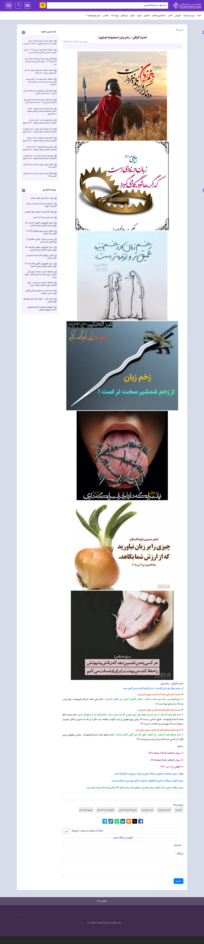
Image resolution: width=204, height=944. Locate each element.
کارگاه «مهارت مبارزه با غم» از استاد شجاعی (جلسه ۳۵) (40, 174)
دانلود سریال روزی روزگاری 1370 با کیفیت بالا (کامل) (41, 232)
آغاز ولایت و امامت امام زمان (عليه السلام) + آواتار (41, 205)
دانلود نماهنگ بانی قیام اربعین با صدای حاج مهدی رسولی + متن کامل (40, 71)
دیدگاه (180, 854)
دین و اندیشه (189, 15)
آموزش (178, 15)
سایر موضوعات (94, 15)
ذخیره (178, 881)
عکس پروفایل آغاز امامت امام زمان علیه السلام (41, 257)
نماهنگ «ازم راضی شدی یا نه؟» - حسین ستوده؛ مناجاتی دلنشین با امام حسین (40, 51)
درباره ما (18, 5)
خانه (199, 15)
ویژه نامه (115, 15)
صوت (139, 15)
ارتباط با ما (27, 5)
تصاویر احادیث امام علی (128, 809)
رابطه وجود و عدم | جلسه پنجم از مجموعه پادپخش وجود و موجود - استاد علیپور (40, 121)
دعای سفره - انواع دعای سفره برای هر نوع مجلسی (40, 300)
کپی (66, 831)
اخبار (170, 15)
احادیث (180, 30)
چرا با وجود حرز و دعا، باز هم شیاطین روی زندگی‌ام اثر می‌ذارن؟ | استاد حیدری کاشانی (40, 101)
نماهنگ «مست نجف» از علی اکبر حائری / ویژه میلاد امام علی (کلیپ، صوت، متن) (40, 274)
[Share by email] (128, 821)
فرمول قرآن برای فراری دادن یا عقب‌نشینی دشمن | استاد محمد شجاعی (40, 92)
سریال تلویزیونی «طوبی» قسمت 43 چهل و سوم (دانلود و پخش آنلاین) (41, 248)
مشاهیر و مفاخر (159, 15)
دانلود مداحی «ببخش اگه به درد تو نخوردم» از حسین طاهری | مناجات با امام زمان (40, 42)
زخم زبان (178, 809)
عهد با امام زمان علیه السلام (42, 198)
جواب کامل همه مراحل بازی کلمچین (39, 211)
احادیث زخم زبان (164, 809)
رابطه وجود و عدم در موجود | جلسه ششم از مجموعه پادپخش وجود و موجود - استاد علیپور (41, 111)
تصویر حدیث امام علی (84, 809)
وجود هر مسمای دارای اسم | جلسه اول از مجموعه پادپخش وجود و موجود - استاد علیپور (40, 157)
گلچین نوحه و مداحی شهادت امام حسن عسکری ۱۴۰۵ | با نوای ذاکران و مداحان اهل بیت (40, 61)
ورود (9, 5)
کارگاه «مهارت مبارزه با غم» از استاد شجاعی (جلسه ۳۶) (40, 166)
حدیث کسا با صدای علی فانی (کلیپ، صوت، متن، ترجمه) (41, 292)
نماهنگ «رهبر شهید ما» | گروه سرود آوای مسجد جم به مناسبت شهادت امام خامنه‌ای (41, 82)
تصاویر (147, 15)
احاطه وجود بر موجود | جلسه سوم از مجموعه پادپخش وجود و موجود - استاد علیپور (40, 139)
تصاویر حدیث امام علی (105, 809)
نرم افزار (124, 15)
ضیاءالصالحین (102, 922)
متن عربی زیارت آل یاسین (43, 217)
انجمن (106, 15)
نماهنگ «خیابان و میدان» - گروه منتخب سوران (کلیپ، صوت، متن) (42, 284)
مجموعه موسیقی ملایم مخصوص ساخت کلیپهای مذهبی (42, 308)
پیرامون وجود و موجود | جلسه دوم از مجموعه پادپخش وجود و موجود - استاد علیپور (40, 148)
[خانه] (187, 5)
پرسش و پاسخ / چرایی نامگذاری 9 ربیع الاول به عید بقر (41, 240)
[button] (110, 821)
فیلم (132, 15)
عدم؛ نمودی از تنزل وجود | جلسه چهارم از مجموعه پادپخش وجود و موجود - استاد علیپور (40, 130)
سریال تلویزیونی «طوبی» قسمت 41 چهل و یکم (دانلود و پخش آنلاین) (41, 265)
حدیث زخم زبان (147, 809)
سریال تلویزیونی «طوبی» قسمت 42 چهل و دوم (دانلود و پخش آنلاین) (41, 224)
